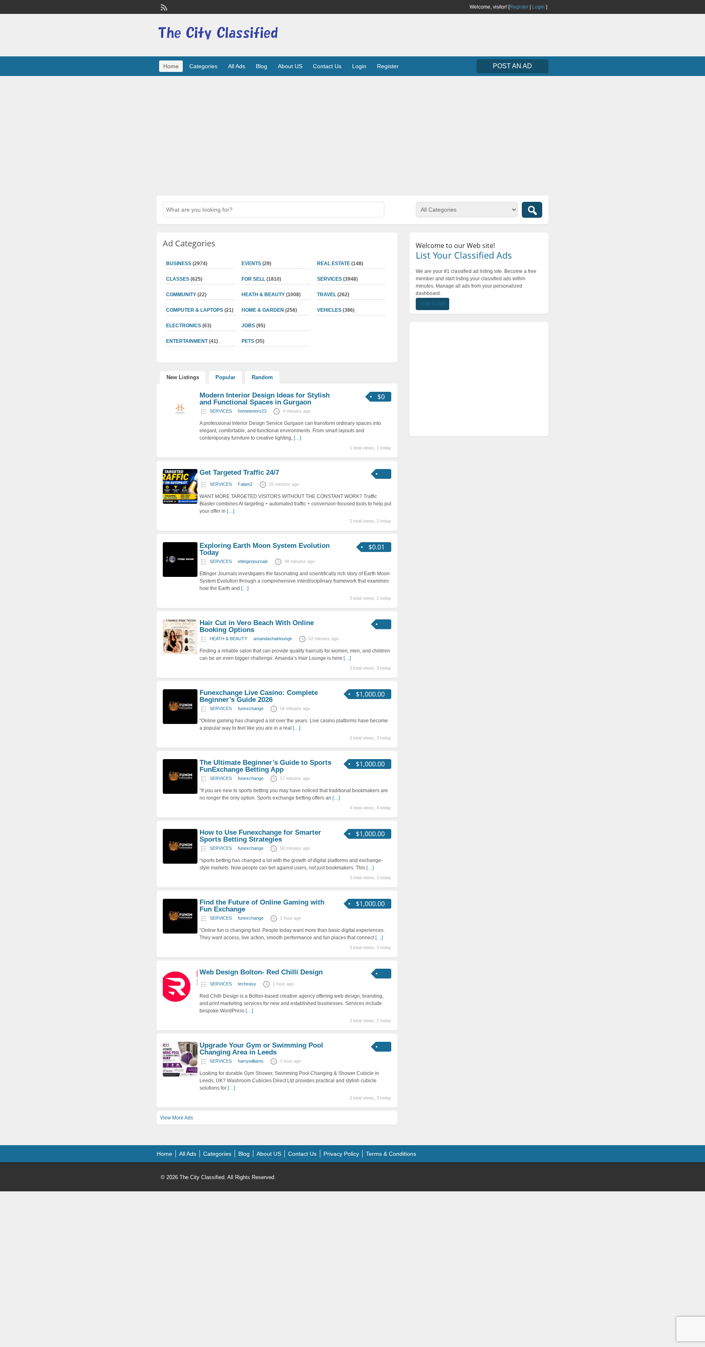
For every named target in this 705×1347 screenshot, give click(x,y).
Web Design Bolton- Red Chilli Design (261, 972)
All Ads (236, 66)
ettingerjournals (253, 561)
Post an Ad (512, 66)
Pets (248, 341)
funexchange (251, 708)
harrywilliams (251, 1061)
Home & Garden (263, 310)
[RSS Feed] (163, 6)
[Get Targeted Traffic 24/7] (180, 502)
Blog (261, 66)
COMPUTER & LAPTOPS (194, 310)
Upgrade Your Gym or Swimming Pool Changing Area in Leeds (261, 1048)
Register (519, 7)
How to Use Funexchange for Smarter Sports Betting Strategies (260, 836)
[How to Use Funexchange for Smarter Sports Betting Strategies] (180, 862)
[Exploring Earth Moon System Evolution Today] (180, 575)
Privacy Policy (341, 1153)
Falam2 (245, 484)
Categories (203, 66)
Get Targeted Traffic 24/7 (239, 472)
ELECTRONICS (183, 325)
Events (251, 263)
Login (538, 7)
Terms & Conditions (391, 1153)
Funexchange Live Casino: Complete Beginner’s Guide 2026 (259, 696)
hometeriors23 (252, 411)
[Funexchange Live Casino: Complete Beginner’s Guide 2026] (180, 722)
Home (171, 66)
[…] (297, 438)
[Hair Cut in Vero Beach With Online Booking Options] (180, 652)
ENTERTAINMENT (187, 341)
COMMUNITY (181, 294)
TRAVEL (326, 294)
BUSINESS (178, 263)
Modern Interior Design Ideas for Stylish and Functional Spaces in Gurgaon (265, 398)
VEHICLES (329, 310)
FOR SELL (253, 279)
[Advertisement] (352, 135)
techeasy (247, 983)
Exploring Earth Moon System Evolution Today (265, 549)
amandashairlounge (272, 638)
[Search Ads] (532, 210)
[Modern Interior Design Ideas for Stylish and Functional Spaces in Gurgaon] (180, 425)
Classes (177, 279)
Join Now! (432, 304)
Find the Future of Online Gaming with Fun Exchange (262, 905)
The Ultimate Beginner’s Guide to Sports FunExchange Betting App (265, 766)
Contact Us (327, 66)
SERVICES (329, 279)
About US (290, 66)
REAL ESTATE (333, 263)
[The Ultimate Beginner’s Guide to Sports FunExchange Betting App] (180, 792)
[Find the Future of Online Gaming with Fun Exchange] (180, 932)
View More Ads (176, 1118)
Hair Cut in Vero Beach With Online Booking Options (257, 626)
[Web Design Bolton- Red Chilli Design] (180, 1002)
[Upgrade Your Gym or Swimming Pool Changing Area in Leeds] (180, 1075)
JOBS (248, 325)
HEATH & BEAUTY (263, 294)
